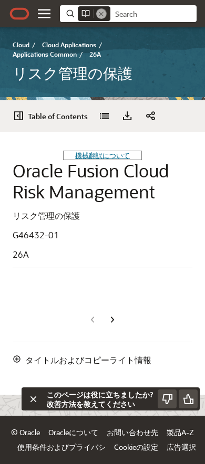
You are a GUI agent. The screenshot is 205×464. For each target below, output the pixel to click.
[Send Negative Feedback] (167, 398)
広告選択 (181, 446)
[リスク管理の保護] (104, 116)
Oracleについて (73, 432)
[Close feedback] (33, 398)
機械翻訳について (102, 155)
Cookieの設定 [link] (136, 446)
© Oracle (25, 432)
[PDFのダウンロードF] (127, 116)
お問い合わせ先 (132, 432)
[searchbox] (153, 14)
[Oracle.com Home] (19, 14)
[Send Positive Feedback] (188, 398)
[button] (44, 13)
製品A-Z (180, 432)
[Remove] (101, 13)
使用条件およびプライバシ (61, 446)
